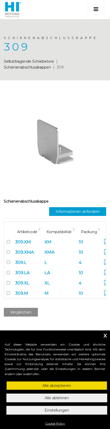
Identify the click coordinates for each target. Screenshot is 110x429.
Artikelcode (27, 232)
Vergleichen (20, 312)
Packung (89, 232)
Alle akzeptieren (56, 385)
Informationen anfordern (78, 211)
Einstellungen (57, 410)
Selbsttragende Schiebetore (29, 61)
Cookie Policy (55, 423)
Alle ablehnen (57, 398)
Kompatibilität (59, 232)
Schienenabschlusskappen (27, 67)
